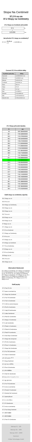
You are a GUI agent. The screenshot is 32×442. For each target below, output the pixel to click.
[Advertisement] (16, 4)
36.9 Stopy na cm (7, 220)
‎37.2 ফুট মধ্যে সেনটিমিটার (7, 364)
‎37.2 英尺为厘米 (6, 412)
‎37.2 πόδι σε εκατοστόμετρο (10, 304)
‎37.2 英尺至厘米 (6, 416)
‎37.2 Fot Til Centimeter (8, 383)
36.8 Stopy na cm (7, 217)
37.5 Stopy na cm (7, 239)
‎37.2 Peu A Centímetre (8, 367)
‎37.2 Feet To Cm (7, 288)
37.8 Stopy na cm (7, 249)
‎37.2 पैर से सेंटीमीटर (7, 370)
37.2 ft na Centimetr (7, 230)
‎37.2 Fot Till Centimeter (8, 351)
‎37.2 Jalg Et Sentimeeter (9, 310)
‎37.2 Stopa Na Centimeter (9, 348)
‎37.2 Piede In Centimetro (9, 326)
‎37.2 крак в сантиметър (9, 291)
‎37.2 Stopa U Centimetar (9, 319)
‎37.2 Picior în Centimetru (9, 345)
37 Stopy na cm (6, 223)
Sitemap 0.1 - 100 (16, 426)
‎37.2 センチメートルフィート (10, 377)
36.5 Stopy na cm (7, 208)
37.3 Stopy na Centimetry (9, 233)
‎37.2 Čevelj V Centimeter (9, 390)
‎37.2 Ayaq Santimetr (8, 361)
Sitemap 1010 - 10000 (16, 433)
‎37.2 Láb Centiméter (8, 323)
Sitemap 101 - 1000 (16, 429)
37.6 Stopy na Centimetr (9, 242)
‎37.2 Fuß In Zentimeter (8, 300)
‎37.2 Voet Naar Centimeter (9, 335)
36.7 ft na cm (6, 214)
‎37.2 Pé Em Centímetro (8, 342)
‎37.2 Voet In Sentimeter (8, 354)
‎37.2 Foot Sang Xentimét (9, 409)
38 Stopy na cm (6, 255)
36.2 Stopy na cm (7, 198)
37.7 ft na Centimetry (8, 246)
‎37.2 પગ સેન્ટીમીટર (7, 400)
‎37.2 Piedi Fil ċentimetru (9, 332)
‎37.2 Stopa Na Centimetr (9, 294)
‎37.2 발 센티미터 (7, 380)
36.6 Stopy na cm (7, 211)
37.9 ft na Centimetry (8, 252)
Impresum (16, 436)
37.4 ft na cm (6, 236)
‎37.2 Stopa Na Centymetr (9, 338)
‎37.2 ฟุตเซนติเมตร (7, 396)
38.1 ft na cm (6, 258)
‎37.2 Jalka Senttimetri (8, 313)
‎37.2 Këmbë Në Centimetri (9, 393)
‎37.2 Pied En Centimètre (9, 316)
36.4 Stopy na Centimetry (9, 204)
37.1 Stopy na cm (7, 227)
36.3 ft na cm (6, 201)
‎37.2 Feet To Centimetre (9, 419)
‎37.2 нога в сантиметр (8, 387)
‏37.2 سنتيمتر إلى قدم (8, 357)
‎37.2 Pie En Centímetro (8, 307)
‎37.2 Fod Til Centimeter (8, 297)
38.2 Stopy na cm (7, 261)
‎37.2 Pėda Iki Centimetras (9, 329)
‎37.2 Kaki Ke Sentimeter (9, 374)
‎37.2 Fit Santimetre (7, 403)
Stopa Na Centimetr (16, 12)
